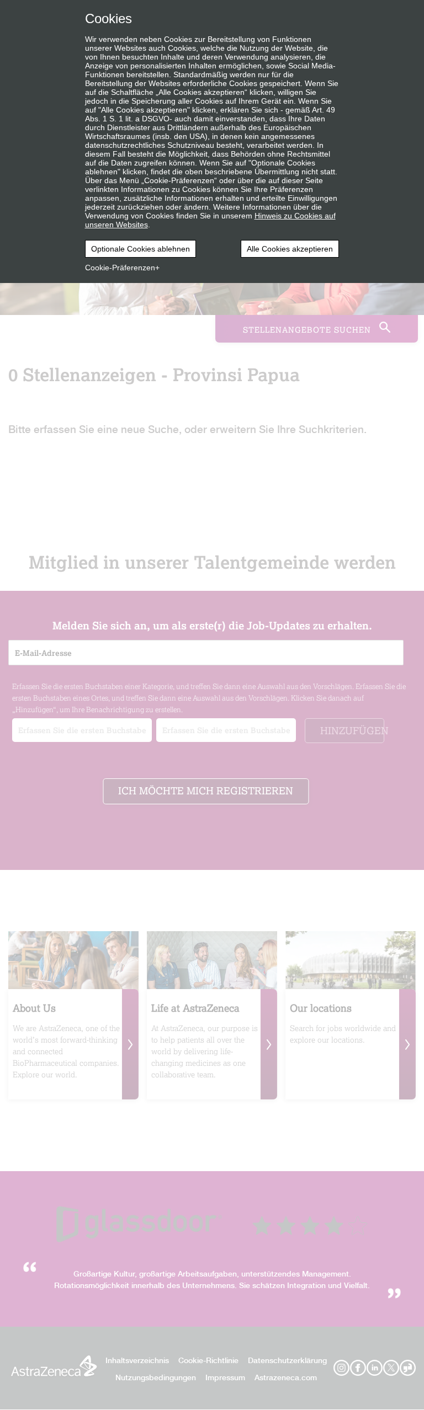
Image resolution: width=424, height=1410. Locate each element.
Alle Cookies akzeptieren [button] (290, 248)
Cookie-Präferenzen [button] (120, 267)
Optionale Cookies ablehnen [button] (140, 248)
